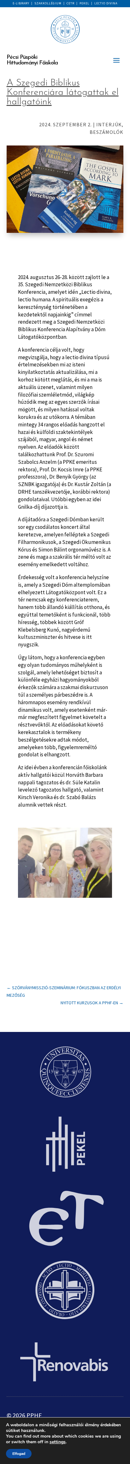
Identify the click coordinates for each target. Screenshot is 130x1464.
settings (58, 1442)
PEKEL (84, 3)
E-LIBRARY (21, 3)
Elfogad (18, 1453)
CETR (70, 3)
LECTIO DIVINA (105, 3)
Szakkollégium (48, 3)
